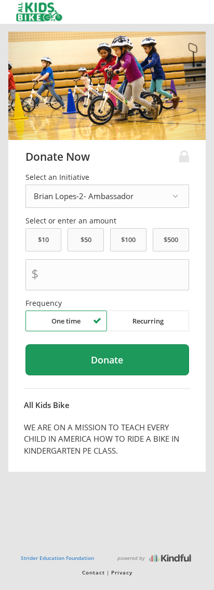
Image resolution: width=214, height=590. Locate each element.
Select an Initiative (57, 177)
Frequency (43, 303)
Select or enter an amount (70, 221)
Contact (93, 572)
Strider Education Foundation (57, 557)
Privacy (121, 572)
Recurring (148, 321)
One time (66, 321)
